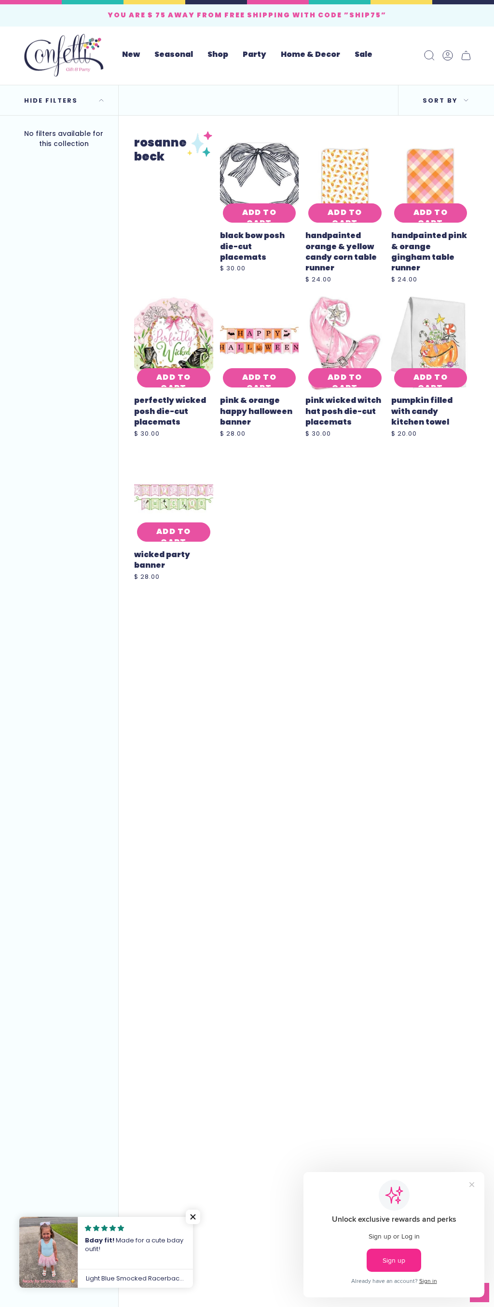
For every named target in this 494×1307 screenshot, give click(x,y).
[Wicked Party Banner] (173, 497)
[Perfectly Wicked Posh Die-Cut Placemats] (173, 343)
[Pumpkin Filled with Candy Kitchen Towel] (430, 343)
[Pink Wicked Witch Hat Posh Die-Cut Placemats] (344, 343)
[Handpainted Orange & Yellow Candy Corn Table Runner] (344, 178)
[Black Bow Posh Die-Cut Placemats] (259, 178)
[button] (173, 55)
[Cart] (466, 55)
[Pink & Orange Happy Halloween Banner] (259, 343)
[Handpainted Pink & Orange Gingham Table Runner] (430, 178)
